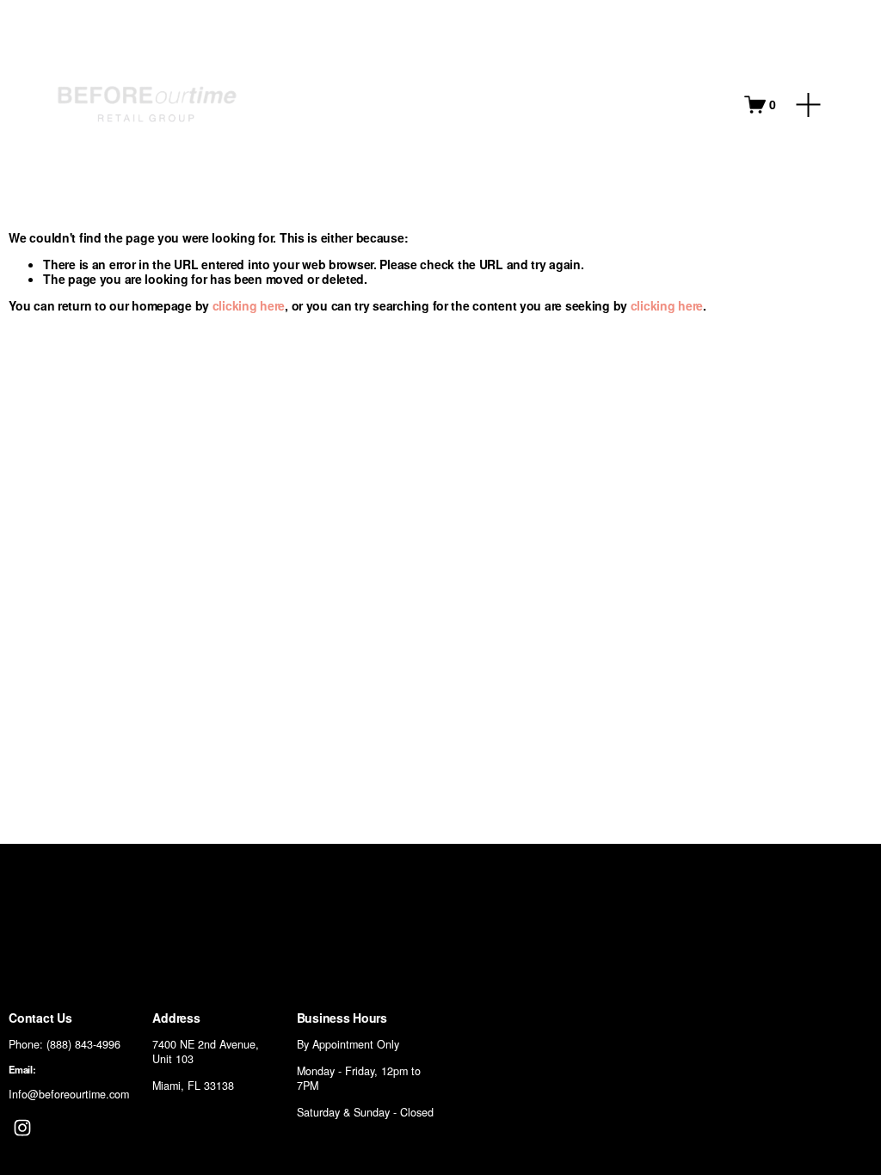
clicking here (249, 305)
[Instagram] (22, 1127)
